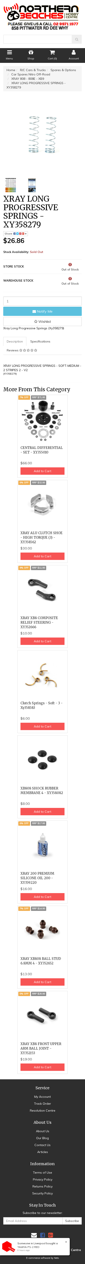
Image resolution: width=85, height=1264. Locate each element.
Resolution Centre (42, 1110)
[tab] (15, 341)
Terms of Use (42, 1172)
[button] (42, 321)
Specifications (40, 341)
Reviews (13, 350)
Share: (9, 233)
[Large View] (10, 185)
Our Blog (42, 1138)
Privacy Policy (42, 1179)
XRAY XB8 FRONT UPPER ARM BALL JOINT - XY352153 (40, 1048)
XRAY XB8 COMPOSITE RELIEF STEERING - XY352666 (39, 622)
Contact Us (42, 1145)
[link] (42, 1235)
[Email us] (34, 1235)
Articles (42, 1152)
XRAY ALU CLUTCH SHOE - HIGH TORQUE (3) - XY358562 (41, 537)
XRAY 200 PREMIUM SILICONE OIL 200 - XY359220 (37, 878)
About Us (42, 1131)
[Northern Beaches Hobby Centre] (43, 15)
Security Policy (42, 1193)
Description (15, 341)
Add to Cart (42, 471)
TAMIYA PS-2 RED (28, 1247)
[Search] (77, 39)
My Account (42, 1097)
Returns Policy (42, 1186)
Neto (56, 1257)
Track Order (42, 1104)
